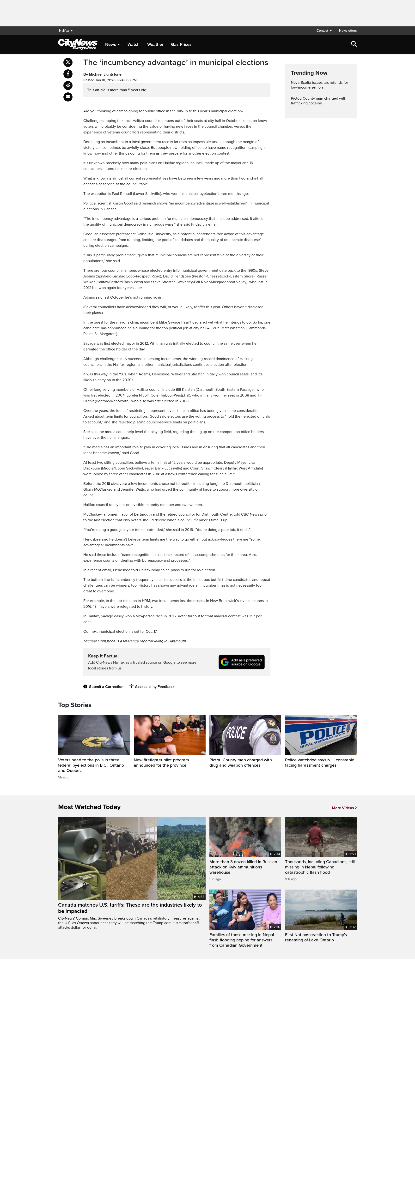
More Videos (343, 808)
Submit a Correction (106, 686)
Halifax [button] (64, 31)
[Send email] (68, 97)
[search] (354, 44)
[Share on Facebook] (68, 73)
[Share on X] (68, 62)
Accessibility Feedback (154, 686)
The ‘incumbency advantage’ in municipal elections (175, 62)
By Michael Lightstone (102, 74)
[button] (324, 30)
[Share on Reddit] (68, 85)
